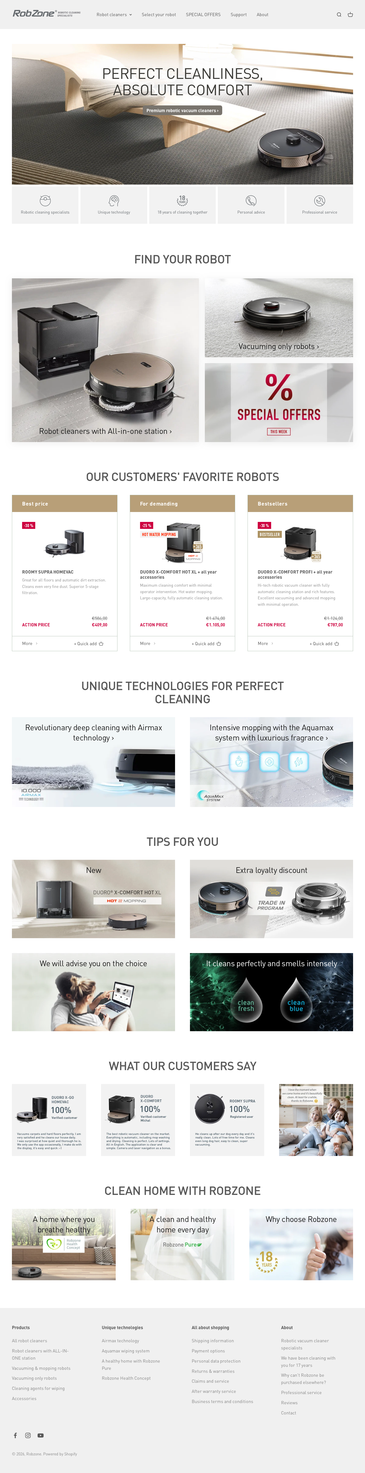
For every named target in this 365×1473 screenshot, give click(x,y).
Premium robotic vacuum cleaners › (182, 110)
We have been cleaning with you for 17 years (308, 1361)
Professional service (301, 1392)
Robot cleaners (112, 14)
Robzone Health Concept (126, 1378)
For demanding (159, 503)
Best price (35, 503)
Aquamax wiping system (126, 1350)
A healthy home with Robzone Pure (131, 1364)
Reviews (289, 1402)
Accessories (24, 1398)
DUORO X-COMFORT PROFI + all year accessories (295, 574)
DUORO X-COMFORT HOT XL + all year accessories (178, 574)
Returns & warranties (213, 1371)
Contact (288, 1412)
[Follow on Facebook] (15, 1435)
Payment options (208, 1350)
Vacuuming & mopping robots (41, 1368)
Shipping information (213, 1340)
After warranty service (214, 1391)
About (262, 14)
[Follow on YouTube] (40, 1435)
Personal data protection (216, 1361)
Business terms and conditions (222, 1401)
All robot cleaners (29, 1340)
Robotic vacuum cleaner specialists (305, 1344)
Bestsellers (273, 503)
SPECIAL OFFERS (203, 14)
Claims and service (210, 1381)
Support (239, 14)
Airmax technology (120, 1340)
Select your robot (159, 14)
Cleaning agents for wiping (38, 1388)
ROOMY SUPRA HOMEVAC (47, 572)
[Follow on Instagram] (28, 1435)
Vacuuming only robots (34, 1378)
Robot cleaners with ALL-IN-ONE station (40, 1354)
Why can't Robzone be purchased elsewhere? (303, 1378)
